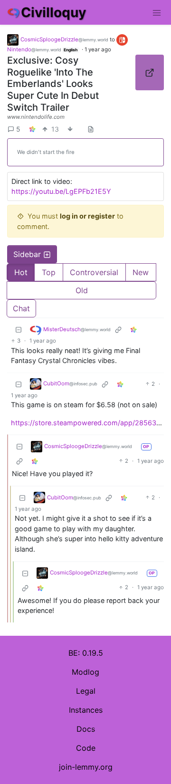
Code (85, 748)
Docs (85, 729)
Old (82, 290)
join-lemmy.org (86, 767)
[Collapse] (18, 329)
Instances (86, 710)
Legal (85, 691)
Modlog (85, 672)
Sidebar (27, 254)
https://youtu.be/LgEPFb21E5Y (61, 191)
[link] (32, 129)
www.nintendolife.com (36, 117)
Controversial (94, 272)
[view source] (90, 129)
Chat (21, 308)
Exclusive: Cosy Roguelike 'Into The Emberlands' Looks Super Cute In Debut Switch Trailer (53, 84)
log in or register (87, 216)
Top (49, 272)
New (141, 272)
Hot (21, 272)
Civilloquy (53, 12)
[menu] (156, 12)
